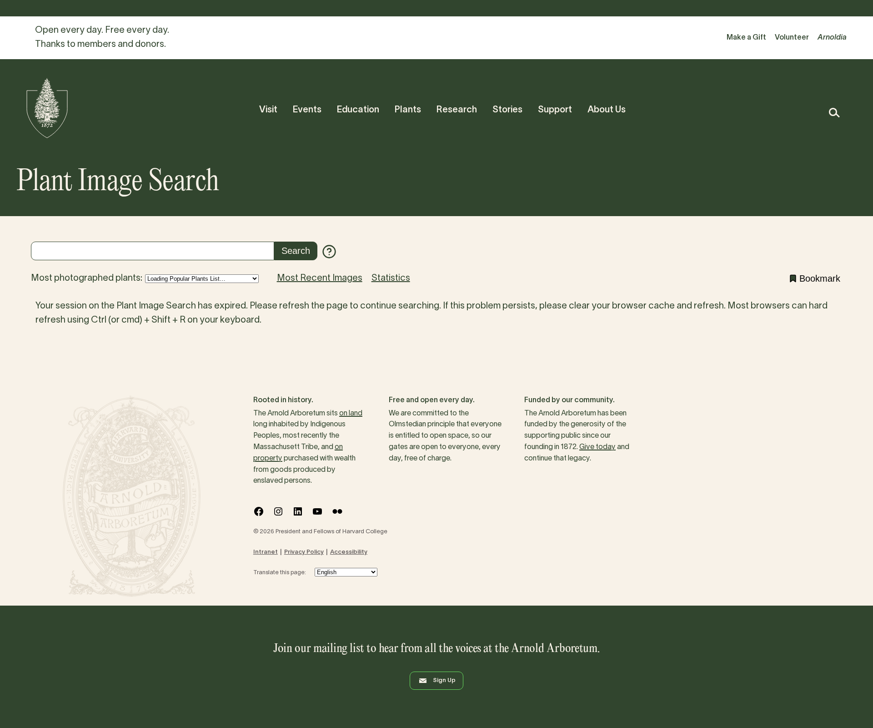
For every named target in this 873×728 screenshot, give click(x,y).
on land (350, 413)
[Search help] (329, 251)
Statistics (390, 278)
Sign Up (444, 680)
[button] (834, 113)
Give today (597, 447)
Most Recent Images (319, 278)
